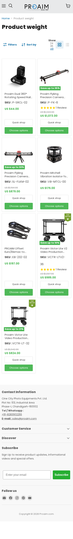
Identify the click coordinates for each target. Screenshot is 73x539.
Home (6, 18)
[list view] (67, 45)
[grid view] (59, 45)
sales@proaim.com (24, 418)
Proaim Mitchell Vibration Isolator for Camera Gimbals (53, 176)
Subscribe (61, 474)
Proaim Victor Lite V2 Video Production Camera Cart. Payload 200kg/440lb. (54, 254)
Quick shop (18, 122)
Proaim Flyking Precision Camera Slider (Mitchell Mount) (52, 99)
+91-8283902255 (12, 414)
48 (52, 49)
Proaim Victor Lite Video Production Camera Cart (16, 338)
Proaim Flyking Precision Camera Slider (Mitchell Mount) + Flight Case (18, 178)
